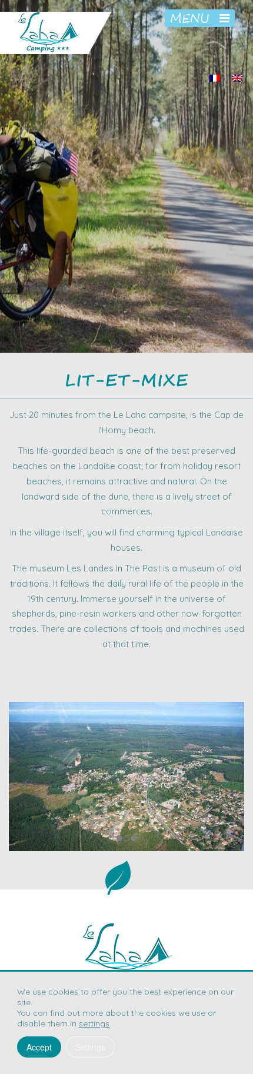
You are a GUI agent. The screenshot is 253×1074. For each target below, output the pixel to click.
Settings (90, 1047)
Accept (39, 1047)
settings (94, 1023)
